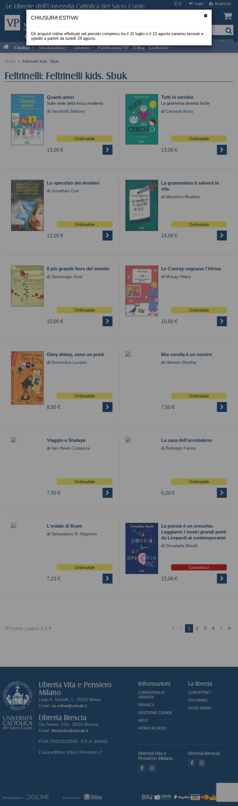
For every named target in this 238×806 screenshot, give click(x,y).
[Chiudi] (205, 15)
